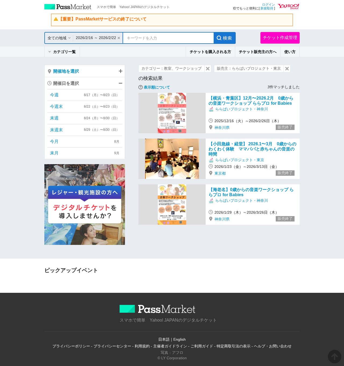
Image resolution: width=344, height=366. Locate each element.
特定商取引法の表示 (233, 346)
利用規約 (142, 346)
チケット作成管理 (280, 37)
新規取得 (266, 8)
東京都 (220, 173)
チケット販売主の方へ (258, 52)
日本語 (164, 339)
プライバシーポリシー (71, 346)
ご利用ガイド (202, 346)
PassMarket (67, 6)
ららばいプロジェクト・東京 (239, 160)
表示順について (157, 87)
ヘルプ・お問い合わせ (273, 346)
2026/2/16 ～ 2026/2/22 (96, 38)
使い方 (290, 52)
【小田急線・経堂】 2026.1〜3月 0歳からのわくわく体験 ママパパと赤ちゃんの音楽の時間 (252, 149)
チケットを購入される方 (210, 52)
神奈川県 (222, 127)
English (179, 339)
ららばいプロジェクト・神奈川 (241, 109)
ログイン (268, 4)
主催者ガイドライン (170, 346)
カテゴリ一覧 (64, 52)
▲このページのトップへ (334, 356)
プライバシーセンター (112, 346)
